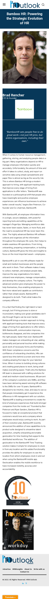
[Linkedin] (23, 583)
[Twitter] (26, 583)
